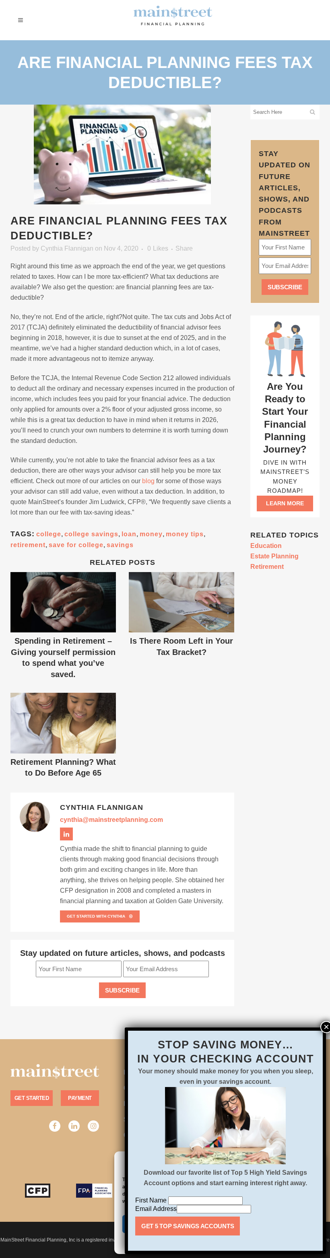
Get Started (31, 1098)
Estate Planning (274, 556)
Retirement (267, 566)
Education (266, 545)
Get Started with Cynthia (96, 916)
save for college (76, 544)
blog (148, 481)
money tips (185, 534)
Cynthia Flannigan (67, 248)
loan (129, 534)
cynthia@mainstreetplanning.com (111, 819)
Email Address (156, 1208)
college (48, 534)
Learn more (285, 503)
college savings (91, 534)
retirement (27, 544)
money (151, 534)
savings (120, 544)
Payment (79, 1098)
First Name (151, 1200)
